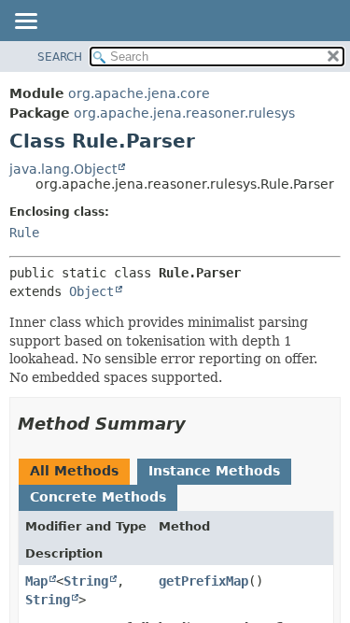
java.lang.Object (63, 169)
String (85, 580)
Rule (24, 232)
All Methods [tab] (74, 470)
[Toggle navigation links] (25, 22)
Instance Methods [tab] (214, 470)
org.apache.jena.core (139, 93)
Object (91, 291)
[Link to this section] (198, 423)
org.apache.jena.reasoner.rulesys (184, 113)
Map (36, 580)
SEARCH (59, 57)
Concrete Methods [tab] (98, 496)
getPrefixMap (203, 580)
